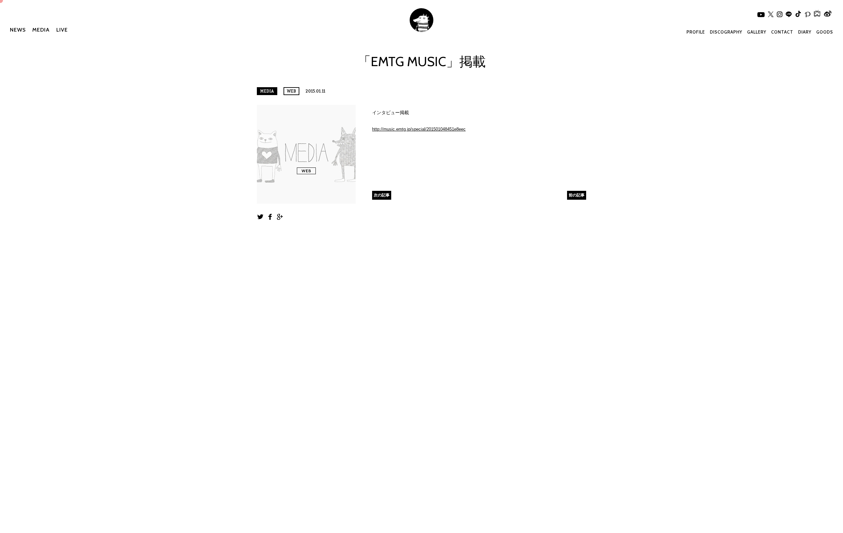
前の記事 (577, 194)
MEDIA (41, 30)
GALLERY (756, 32)
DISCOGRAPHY (726, 32)
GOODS (824, 32)
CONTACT (782, 32)
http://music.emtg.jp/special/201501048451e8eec (419, 129)
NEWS (18, 30)
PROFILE (696, 32)
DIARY (804, 32)
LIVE (62, 30)
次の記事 (382, 194)
